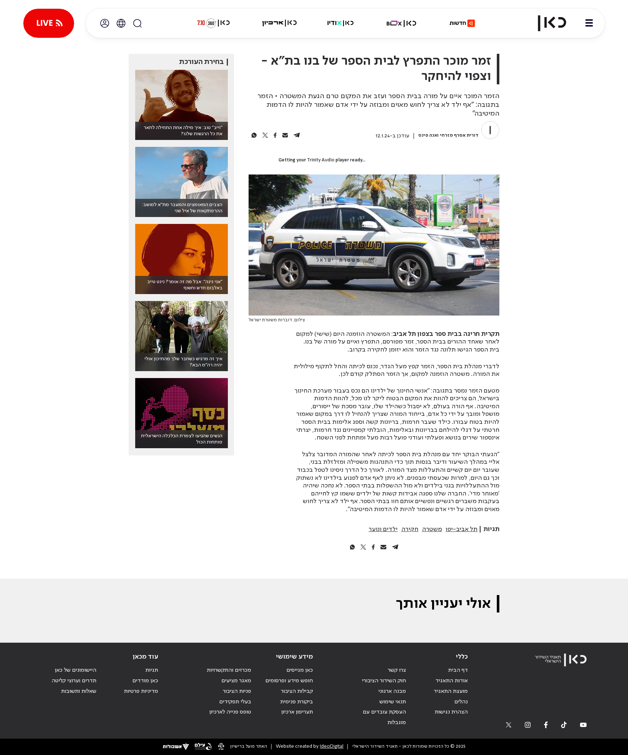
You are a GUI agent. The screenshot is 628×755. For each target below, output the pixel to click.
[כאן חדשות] (462, 23)
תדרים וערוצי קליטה (74, 681)
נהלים (461, 702)
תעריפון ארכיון (297, 712)
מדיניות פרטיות (141, 691)
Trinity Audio (320, 160)
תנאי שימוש (392, 702)
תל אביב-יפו (462, 529)
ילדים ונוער (383, 529)
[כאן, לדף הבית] (545, 23)
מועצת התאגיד (451, 691)
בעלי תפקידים (235, 702)
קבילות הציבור (297, 691)
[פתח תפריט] (589, 23)
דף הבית (458, 670)
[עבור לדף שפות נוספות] (121, 23)
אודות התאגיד (451, 681)
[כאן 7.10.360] (213, 23)
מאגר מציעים (236, 681)
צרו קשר (397, 670)
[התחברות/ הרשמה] (104, 23)
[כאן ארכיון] (279, 23)
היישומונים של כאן (75, 670)
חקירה (409, 529)
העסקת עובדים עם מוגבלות (384, 717)
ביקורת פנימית (296, 702)
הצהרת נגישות (451, 712)
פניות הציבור (237, 691)
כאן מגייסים (299, 670)
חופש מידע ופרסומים (289, 681)
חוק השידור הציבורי (384, 681)
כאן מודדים (145, 681)
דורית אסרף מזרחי (459, 135)
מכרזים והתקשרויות (229, 670)
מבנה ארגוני (392, 691)
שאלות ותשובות (78, 691)
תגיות (151, 670)
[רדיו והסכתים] (340, 23)
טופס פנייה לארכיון (230, 712)
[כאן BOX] (402, 23)
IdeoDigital (331, 746)
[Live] (48, 23)
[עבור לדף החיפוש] (137, 23)
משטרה (432, 529)
